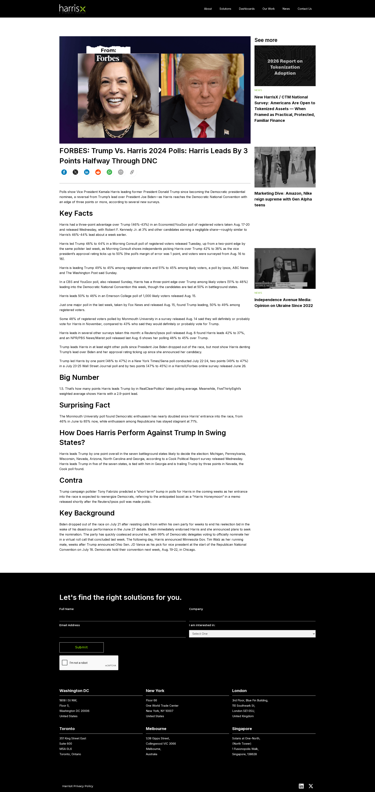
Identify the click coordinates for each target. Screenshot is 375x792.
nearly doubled (169, 416)
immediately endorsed (173, 529)
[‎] (132, 172)
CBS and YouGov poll (82, 282)
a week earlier (115, 235)
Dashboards (247, 8)
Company (196, 609)
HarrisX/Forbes (186, 366)
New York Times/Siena (151, 361)
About (208, 8)
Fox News (135, 305)
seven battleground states (148, 454)
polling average (186, 389)
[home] (72, 8)
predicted (126, 491)
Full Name (66, 609)
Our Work (268, 8)
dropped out (78, 524)
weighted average (72, 394)
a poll (213, 268)
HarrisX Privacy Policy (77, 786)
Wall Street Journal (96, 366)
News (286, 8)
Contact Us (305, 8)
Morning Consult (124, 244)
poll (135, 296)
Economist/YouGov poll (175, 224)
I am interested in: (202, 625)
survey (166, 319)
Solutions (225, 8)
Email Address (69, 625)
